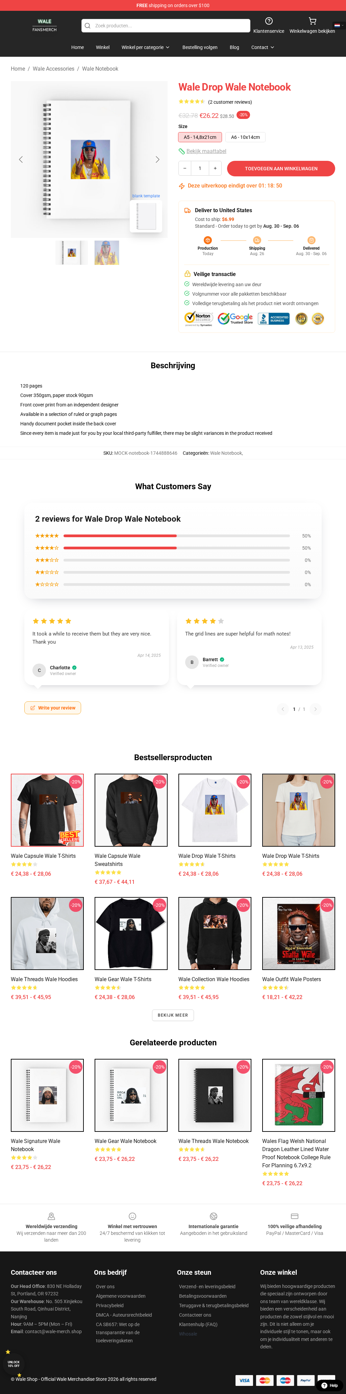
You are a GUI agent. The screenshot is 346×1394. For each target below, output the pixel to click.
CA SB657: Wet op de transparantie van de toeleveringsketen (118, 1332)
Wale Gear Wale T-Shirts (123, 979)
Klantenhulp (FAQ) (198, 1324)
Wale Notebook (100, 69)
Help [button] (334, 1385)
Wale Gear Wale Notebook (125, 1141)
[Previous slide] (21, 159)
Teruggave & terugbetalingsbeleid (214, 1305)
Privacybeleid (110, 1305)
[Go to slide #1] (71, 253)
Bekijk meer (173, 1015)
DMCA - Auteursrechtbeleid (124, 1315)
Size (183, 126)
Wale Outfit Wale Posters (291, 979)
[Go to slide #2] (107, 253)
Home (18, 69)
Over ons (105, 1286)
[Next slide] (157, 159)
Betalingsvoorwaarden (203, 1296)
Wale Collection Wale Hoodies (213, 979)
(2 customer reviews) (230, 102)
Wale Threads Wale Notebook (213, 1141)
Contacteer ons (195, 1315)
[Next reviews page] (316, 709)
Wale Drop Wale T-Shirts (207, 856)
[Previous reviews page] (283, 709)
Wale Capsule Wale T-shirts (43, 856)
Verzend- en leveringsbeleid (207, 1286)
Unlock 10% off (14, 1364)
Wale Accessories (53, 69)
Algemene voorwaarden (121, 1296)
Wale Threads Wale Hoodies (44, 979)
